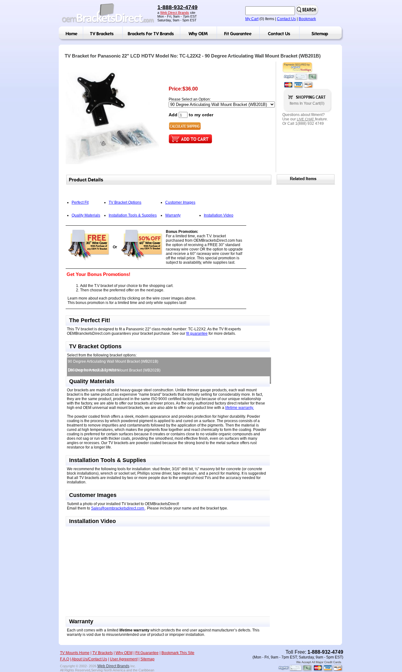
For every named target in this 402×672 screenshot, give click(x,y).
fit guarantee (197, 333)
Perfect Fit (80, 202)
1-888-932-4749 (177, 7)
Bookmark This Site (177, 653)
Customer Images (180, 202)
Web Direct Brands (174, 12)
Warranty (173, 215)
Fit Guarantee (147, 653)
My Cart (251, 19)
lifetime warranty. (239, 407)
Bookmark (307, 19)
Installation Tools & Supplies (133, 215)
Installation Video (218, 215)
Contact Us (286, 19)
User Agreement (124, 659)
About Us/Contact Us (89, 659)
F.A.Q (64, 659)
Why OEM (124, 653)
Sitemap (147, 659)
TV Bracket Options (125, 202)
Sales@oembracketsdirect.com (118, 508)
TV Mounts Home (75, 653)
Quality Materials (86, 215)
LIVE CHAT (306, 119)
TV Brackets (102, 653)
